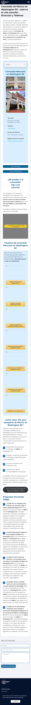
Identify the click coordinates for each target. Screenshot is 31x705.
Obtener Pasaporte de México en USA (15, 282)
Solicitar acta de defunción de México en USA (15, 390)
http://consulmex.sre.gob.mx (15, 141)
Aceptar (15, 701)
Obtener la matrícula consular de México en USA (15, 325)
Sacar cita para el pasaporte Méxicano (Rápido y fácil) (15, 490)
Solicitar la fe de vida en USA (15, 411)
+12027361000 (11, 128)
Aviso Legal (4, 691)
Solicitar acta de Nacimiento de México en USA (16, 347)
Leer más (20, 697)
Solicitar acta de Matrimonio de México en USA (15, 368)
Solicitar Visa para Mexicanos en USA (15, 304)
